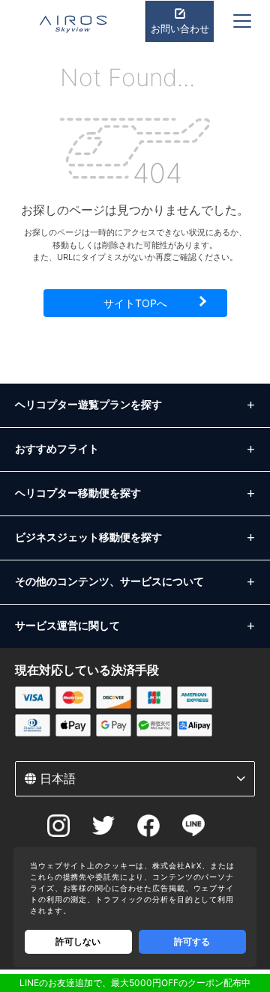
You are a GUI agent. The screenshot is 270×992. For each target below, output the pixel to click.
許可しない (78, 941)
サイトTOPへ (135, 303)
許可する (192, 941)
